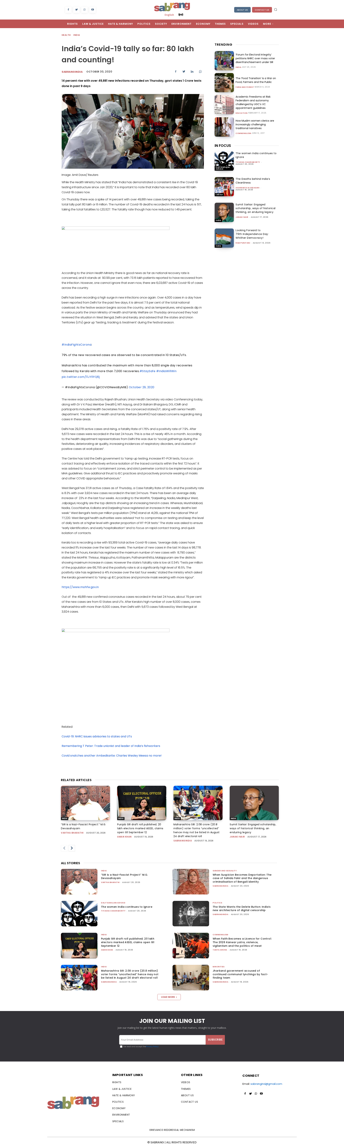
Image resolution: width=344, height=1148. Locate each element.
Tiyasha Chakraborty (248, 162)
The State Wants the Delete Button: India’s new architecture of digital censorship (242, 908)
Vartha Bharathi (72, 832)
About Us (242, 9)
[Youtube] (92, 10)
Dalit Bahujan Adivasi (223, 168)
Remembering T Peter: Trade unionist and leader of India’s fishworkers (111, 746)
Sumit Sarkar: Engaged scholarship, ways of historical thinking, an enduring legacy (256, 208)
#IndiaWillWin (166, 371)
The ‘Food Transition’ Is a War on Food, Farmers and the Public (256, 80)
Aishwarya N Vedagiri (247, 187)
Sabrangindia (72, 72)
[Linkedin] (192, 71)
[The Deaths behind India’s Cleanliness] (224, 186)
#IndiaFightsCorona (76, 345)
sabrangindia (182, 840)
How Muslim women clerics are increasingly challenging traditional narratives (255, 124)
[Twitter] (76, 10)
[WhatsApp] (84, 10)
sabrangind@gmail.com (266, 1084)
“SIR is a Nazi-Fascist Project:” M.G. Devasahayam (124, 876)
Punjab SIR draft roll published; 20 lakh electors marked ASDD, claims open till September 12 (140, 828)
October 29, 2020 (141, 387)
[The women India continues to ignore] (224, 161)
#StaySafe (148, 371)
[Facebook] (68, 10)
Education (242, 113)
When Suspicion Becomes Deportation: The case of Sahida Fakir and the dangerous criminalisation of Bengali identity (242, 878)
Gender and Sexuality (225, 870)
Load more (168, 996)
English (169, 14)
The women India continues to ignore (126, 907)
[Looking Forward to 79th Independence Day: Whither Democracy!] (224, 238)
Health (66, 35)
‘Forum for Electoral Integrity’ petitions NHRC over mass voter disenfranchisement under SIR (255, 58)
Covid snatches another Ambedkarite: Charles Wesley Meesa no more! (112, 756)
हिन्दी (180, 14)
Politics (217, 902)
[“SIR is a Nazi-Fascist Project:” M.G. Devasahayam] (85, 803)
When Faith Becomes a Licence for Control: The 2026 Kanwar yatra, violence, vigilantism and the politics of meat (242, 942)
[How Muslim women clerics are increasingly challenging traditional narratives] (224, 126)
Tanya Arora (220, 950)
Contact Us (262, 9)
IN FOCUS (223, 145)
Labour (219, 194)
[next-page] (72, 848)
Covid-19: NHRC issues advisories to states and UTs (97, 736)
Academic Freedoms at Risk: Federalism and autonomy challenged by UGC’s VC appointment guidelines (253, 102)
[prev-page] (64, 848)
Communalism (243, 133)
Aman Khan (124, 836)
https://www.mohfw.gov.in (80, 587)
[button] (275, 9)
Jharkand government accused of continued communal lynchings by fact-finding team (240, 974)
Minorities (218, 966)
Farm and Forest (245, 87)
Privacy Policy (152, 1046)
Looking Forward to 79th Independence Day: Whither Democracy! (252, 234)
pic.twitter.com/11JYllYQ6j (81, 377)
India (76, 35)
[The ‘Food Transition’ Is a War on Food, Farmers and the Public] (224, 82)
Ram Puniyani (243, 243)
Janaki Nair (242, 217)
